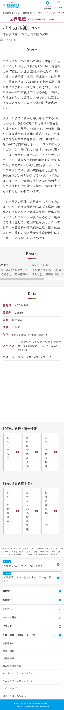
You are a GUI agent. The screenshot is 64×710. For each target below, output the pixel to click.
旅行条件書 (8, 658)
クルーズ (7, 608)
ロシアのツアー (8, 450)
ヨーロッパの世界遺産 (27, 511)
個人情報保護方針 (12, 666)
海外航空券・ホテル (29, 452)
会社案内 (7, 643)
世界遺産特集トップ (46, 509)
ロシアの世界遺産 (8, 507)
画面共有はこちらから (14, 696)
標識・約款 (8, 651)
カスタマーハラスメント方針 (18, 673)
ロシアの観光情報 (46, 452)
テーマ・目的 (10, 617)
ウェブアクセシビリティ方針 (18, 681)
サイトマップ (10, 688)
